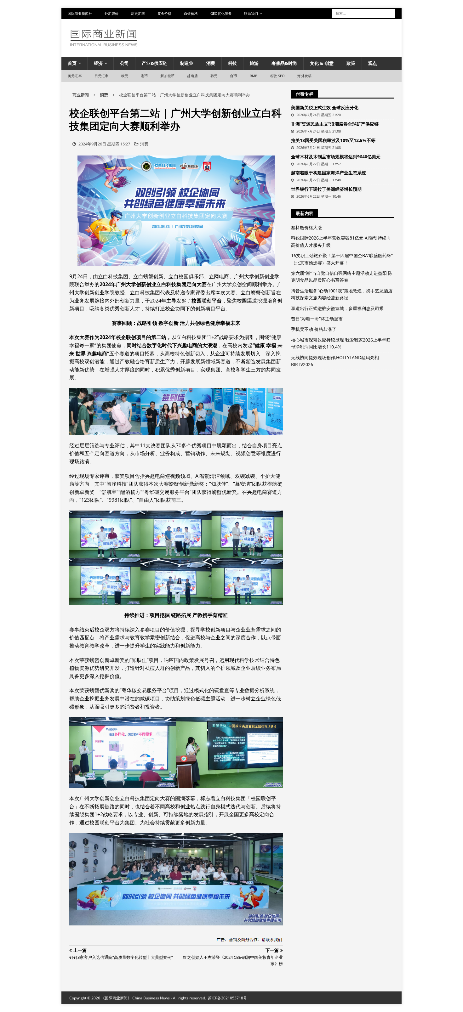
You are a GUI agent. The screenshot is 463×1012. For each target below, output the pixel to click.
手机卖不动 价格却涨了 (313, 329)
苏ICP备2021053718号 (227, 998)
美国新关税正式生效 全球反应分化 (324, 107)
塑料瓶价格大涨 (306, 227)
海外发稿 (304, 75)
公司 (124, 63)
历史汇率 (138, 13)
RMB (254, 75)
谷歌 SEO (277, 75)
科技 (232, 63)
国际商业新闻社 (80, 13)
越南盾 (192, 75)
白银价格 (191, 13)
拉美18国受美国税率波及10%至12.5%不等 (333, 140)
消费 (210, 63)
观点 (372, 63)
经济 (98, 63)
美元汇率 (75, 75)
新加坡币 (167, 75)
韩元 (213, 75)
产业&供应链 (154, 63)
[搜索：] (363, 13)
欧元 (124, 75)
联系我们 (251, 13)
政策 (350, 63)
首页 (72, 63)
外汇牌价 (111, 13)
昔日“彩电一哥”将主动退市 (317, 319)
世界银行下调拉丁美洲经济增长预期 (326, 189)
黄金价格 (164, 13)
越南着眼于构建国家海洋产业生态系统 (328, 173)
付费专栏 (304, 94)
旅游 (254, 63)
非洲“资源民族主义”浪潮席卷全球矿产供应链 (335, 124)
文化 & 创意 (322, 63)
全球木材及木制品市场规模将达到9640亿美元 (335, 157)
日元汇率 (101, 75)
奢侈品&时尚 (284, 63)
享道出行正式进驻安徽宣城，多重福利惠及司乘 (337, 308)
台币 (233, 75)
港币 (144, 75)
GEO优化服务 (221, 13)
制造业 (186, 63)
